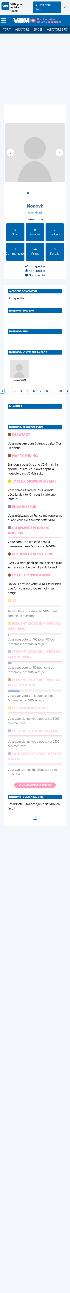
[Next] (67, 391)
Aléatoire (22, 29)
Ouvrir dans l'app (43, 7)
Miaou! (31, 220)
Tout (7, 29)
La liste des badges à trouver (35, 785)
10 (60, 391)
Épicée (38, 29)
